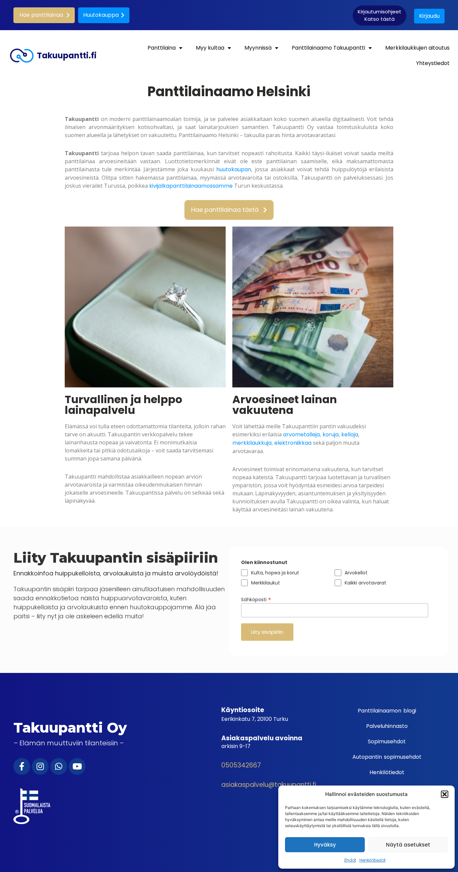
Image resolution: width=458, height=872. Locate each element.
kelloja (349, 434)
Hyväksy (325, 844)
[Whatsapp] (58, 766)
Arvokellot (356, 572)
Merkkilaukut (265, 582)
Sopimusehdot (387, 741)
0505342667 (241, 765)
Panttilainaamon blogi (387, 710)
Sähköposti (256, 599)
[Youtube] (77, 766)
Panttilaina (162, 48)
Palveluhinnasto (387, 726)
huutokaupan (233, 169)
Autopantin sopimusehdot (386, 757)
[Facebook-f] (21, 766)
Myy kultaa (210, 48)
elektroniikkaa (292, 443)
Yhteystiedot (433, 63)
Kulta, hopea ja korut (275, 572)
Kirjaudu (429, 16)
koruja (331, 434)
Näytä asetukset (408, 844)
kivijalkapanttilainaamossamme (191, 186)
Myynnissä (258, 48)
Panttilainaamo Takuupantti (328, 48)
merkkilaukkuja (252, 443)
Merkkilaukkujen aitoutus (417, 48)
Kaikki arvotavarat (365, 582)
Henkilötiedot (372, 860)
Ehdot (350, 860)
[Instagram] (40, 766)
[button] (444, 794)
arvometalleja (301, 434)
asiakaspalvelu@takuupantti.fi (268, 784)
